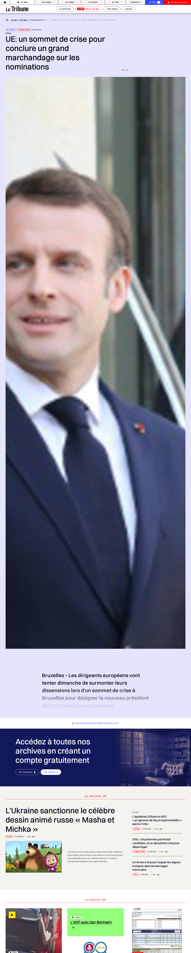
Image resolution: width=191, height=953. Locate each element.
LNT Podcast (93, 2)
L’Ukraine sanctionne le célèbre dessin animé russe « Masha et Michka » (60, 820)
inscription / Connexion (179, 2)
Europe (8, 33)
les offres (49, 772)
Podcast (78, 917)
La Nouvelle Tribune (17, 8)
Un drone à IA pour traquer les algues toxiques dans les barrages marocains (156, 866)
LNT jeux (115, 2)
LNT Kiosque (46, 2)
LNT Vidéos (69, 2)
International (36, 20)
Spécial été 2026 (89, 9)
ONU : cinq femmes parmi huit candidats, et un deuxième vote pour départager (156, 843)
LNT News (24, 2)
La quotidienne (65, 9)
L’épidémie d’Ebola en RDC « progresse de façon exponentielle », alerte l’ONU (157, 820)
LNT (126, 70)
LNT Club (152, 2)
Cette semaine (112, 9)
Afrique (136, 829)
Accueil (14, 20)
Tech (135, 874)
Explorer (128, 9)
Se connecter (25, 772)
